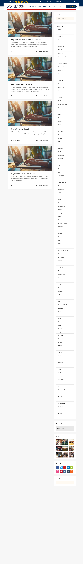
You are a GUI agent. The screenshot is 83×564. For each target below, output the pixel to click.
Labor (59, 243)
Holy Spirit (60, 213)
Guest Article (61, 196)
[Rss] (71, 471)
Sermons (45, 6)
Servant (60, 352)
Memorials (60, 264)
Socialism (60, 362)
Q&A (59, 325)
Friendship (60, 158)
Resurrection (61, 338)
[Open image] (59, 442)
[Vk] (64, 471)
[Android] (71, 467)
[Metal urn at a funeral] (65, 442)
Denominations (61, 107)
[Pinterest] (61, 471)
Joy (59, 240)
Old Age (60, 294)
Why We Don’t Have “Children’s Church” (26, 40)
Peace (59, 298)
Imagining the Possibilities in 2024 (23, 174)
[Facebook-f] (16, 2)
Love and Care (61, 257)
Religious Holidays (62, 332)
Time (59, 386)
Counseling (60, 94)
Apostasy (60, 32)
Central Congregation (63, 56)
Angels (59, 29)
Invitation (60, 233)
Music (59, 277)
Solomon (60, 366)
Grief (59, 192)
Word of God (61, 406)
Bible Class (60, 49)
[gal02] (71, 448)
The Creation (61, 379)
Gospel (59, 179)
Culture (60, 97)
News (59, 287)
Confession (60, 83)
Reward (60, 342)
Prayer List (60, 315)
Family (59, 145)
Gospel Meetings (62, 182)
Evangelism (60, 134)
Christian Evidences (62, 63)
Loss (59, 253)
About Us (59, 6)
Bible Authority (61, 46)
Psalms (59, 318)
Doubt (59, 114)
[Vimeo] (25, 2)
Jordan (59, 236)
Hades (59, 202)
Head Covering (61, 206)
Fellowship (60, 148)
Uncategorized (61, 389)
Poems (59, 301)
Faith (59, 141)
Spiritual (60, 369)
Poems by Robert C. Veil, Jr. (64, 304)
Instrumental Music (62, 230)
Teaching (60, 372)
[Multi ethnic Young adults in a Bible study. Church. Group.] (71, 455)
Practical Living (61, 308)
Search (58, 15)
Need (59, 284)
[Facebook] (57, 467)
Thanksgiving (61, 376)
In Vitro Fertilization (62, 223)
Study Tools (52, 6)
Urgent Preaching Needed (20, 129)
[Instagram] (22, 2)
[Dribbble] (57, 471)
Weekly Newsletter (62, 400)
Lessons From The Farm (63, 250)
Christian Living (62, 66)
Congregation (61, 87)
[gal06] (59, 448)
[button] (59, 6)
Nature (59, 281)
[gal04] (65, 455)
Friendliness (61, 155)
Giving (59, 165)
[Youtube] (19, 2)
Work (59, 410)
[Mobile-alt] (27, 2)
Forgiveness (61, 151)
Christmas (60, 70)
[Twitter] (61, 467)
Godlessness (61, 175)
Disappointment (61, 111)
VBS (59, 393)
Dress (59, 117)
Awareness (60, 39)
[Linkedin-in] (68, 467)
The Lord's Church (62, 383)
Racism (60, 328)
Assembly (60, 36)
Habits (59, 199)
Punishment (60, 321)
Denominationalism (62, 104)
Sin (59, 359)
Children (60, 60)
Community (60, 80)
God (59, 172)
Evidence (60, 138)
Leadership (60, 247)
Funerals (60, 162)
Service (60, 355)
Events (34, 6)
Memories (60, 267)
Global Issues (61, 168)
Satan (59, 349)
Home (29, 6)
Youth (59, 417)
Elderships (60, 131)
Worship (60, 413)
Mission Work (61, 274)
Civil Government (62, 77)
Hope (59, 219)
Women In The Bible (63, 403)
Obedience (60, 291)
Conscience (60, 90)
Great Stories (61, 189)
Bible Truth (60, 53)
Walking (60, 396)
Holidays (60, 209)
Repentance (60, 335)
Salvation (60, 345)
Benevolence (61, 43)
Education (60, 128)
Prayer (59, 311)
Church (59, 73)
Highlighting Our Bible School (21, 84)
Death (59, 100)
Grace (59, 185)
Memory (60, 270)
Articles (39, 6)
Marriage (60, 260)
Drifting (60, 121)
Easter (59, 124)
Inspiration (60, 226)
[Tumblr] (68, 471)
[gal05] (65, 448)
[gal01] (59, 455)
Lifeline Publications (43, 51)
